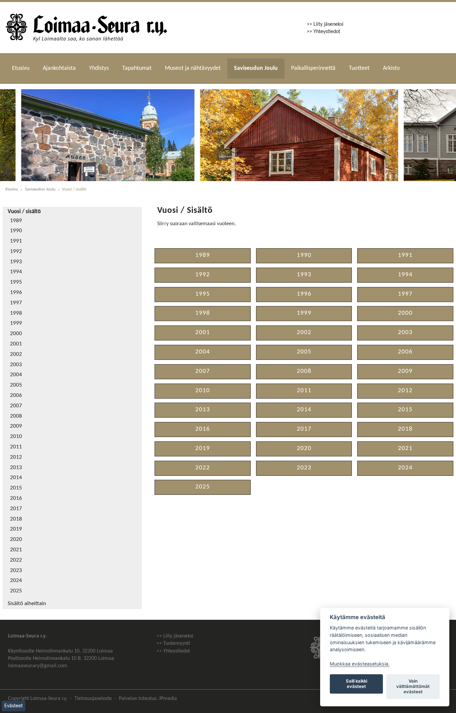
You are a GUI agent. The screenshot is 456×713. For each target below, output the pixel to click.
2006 (16, 395)
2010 (16, 436)
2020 (16, 539)
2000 (16, 333)
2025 (16, 591)
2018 (16, 519)
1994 (16, 272)
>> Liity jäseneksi (325, 24)
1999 (16, 323)
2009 (16, 426)
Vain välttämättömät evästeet (413, 686)
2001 (16, 344)
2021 (16, 550)
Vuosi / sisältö (74, 189)
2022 (16, 560)
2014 (16, 477)
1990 (16, 231)
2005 (16, 385)
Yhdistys (99, 68)
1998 (16, 313)
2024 (16, 580)
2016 (16, 498)
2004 (16, 375)
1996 (16, 292)
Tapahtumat (137, 68)
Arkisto (391, 68)
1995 (16, 282)
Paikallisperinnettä (313, 68)
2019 (16, 529)
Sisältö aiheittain (27, 603)
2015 (16, 488)
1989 (16, 221)
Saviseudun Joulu (256, 68)
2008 (16, 416)
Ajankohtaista (59, 68)
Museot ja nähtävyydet (193, 68)
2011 (16, 447)
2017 (16, 509)
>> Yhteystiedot (323, 31)
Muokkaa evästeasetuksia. (360, 664)
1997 (16, 303)
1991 (16, 241)
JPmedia (168, 698)
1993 (16, 262)
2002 (16, 354)
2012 (16, 457)
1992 (16, 251)
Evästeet (13, 706)
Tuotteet (359, 68)
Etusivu (20, 68)
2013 (16, 467)
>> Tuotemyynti (173, 643)
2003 (16, 365)
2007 (16, 406)
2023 (16, 570)
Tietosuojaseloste (93, 698)
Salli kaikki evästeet (356, 683)
